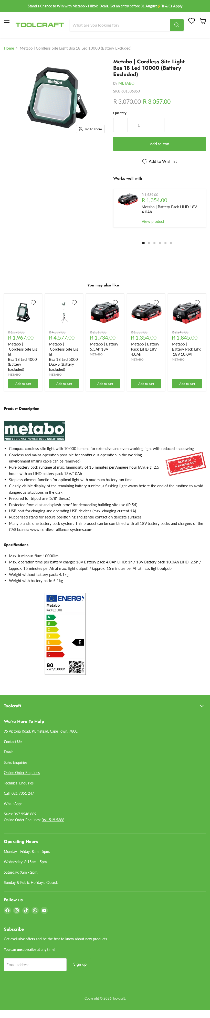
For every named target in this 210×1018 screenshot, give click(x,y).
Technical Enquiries (19, 783)
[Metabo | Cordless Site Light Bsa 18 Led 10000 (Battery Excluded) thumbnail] (11, 64)
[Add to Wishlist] (33, 302)
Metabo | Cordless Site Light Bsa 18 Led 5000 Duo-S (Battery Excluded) (64, 356)
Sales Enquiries (15, 762)
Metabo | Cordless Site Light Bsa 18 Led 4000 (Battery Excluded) (22, 356)
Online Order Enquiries (22, 772)
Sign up (80, 964)
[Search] (177, 25)
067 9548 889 (25, 814)
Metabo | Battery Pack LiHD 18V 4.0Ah (145, 349)
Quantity (120, 113)
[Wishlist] (191, 21)
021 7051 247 (23, 793)
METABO (126, 83)
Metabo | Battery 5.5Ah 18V (104, 346)
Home (9, 48)
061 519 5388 (53, 820)
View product (153, 221)
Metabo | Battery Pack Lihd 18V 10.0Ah (186, 349)
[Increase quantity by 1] (157, 125)
